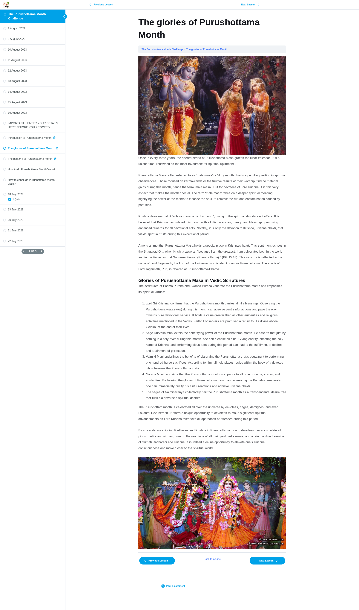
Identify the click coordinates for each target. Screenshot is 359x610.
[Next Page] (41, 251)
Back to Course (212, 559)
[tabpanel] (212, 302)
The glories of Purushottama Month (206, 49)
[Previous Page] (24, 251)
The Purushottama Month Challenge (162, 49)
